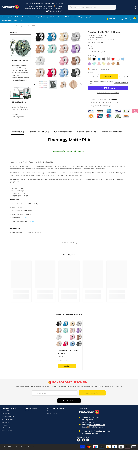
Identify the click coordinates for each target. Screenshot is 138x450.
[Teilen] (126, 77)
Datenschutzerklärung (121, 82)
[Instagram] (83, 439)
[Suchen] (92, 7)
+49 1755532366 (93, 417)
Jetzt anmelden (92, 393)
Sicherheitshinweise (86, 132)
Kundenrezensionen (63, 132)
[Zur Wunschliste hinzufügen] (122, 76)
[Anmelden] (126, 18)
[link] (21, 291)
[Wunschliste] (130, 18)
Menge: (90, 72)
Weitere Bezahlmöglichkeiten (108, 93)
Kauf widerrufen (69, 400)
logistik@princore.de (96, 427)
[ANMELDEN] (135, 7)
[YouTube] (87, 439)
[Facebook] (78, 439)
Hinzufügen (109, 76)
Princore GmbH (101, 35)
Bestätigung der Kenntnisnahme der (101, 83)
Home (11, 26)
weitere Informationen (111, 132)
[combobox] (94, 7)
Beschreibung (17, 132)
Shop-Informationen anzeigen (101, 106)
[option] (58, 54)
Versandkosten (109, 52)
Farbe (92, 56)
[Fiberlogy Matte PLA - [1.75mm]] (69, 333)
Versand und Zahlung (39, 132)
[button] (34, 84)
